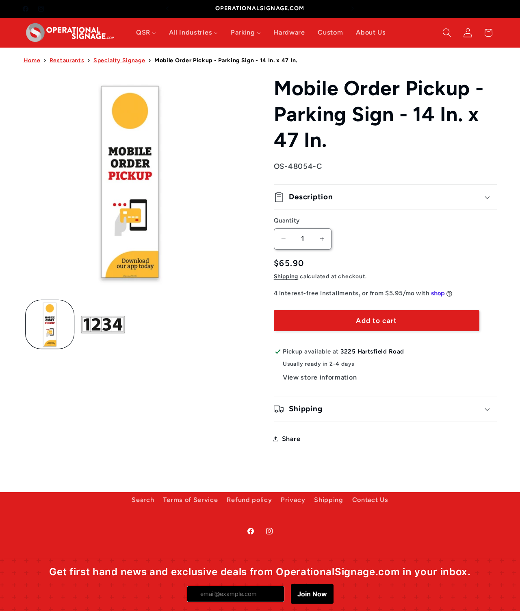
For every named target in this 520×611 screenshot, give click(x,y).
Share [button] (291, 439)
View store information (320, 377)
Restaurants (67, 60)
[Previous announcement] (167, 9)
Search (143, 500)
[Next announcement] (353, 9)
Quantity (287, 220)
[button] (447, 32)
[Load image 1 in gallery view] (50, 324)
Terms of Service (190, 500)
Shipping (286, 276)
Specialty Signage (119, 60)
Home (32, 60)
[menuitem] (146, 32)
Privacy (293, 500)
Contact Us (370, 500)
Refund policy (249, 500)
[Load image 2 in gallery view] (103, 324)
